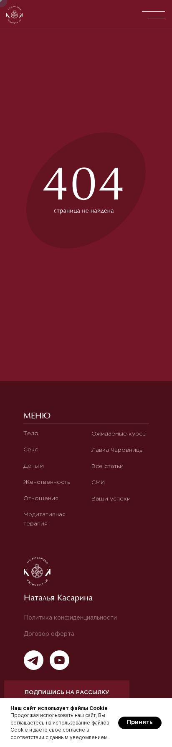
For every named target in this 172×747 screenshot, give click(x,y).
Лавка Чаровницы (117, 450)
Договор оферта (49, 634)
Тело (30, 433)
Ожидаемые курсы (119, 433)
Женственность (46, 482)
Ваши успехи (111, 498)
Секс (30, 449)
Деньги (33, 465)
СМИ (98, 482)
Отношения (40, 498)
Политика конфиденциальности (70, 617)
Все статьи (107, 466)
